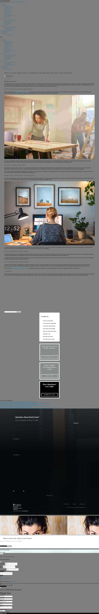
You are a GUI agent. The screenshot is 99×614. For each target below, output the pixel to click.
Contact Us (75, 423)
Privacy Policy (66, 504)
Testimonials (5, 32)
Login (6, 24)
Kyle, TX (7, 16)
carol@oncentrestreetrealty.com (18, 1)
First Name (2, 563)
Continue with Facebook (5, 578)
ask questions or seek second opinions (20, 268)
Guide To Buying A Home (11, 19)
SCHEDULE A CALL (49, 394)
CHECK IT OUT (49, 376)
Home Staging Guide (9, 29)
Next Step (2, 571)
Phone (1, 567)
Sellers (4, 26)
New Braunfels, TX (9, 15)
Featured (4, 5)
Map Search (8, 23)
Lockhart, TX (8, 9)
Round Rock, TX (9, 11)
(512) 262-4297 (5, 1)
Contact (4, 33)
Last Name (2, 564)
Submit (1, 575)
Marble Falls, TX (9, 7)
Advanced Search (9, 21)
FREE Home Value (49, 357)
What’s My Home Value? (10, 27)
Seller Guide (8, 28)
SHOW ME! (3, 546)
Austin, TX (7, 17)
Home (4, 4)
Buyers (4, 18)
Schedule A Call (8, 34)
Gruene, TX (8, 13)
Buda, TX (7, 12)
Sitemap (74, 504)
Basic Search (8, 22)
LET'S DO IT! (3, 586)
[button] (49, 36)
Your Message (3, 570)
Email (1, 566)
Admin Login (82, 504)
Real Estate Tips (6, 30)
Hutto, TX (7, 10)
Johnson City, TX (9, 6)
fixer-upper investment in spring (22, 91)
